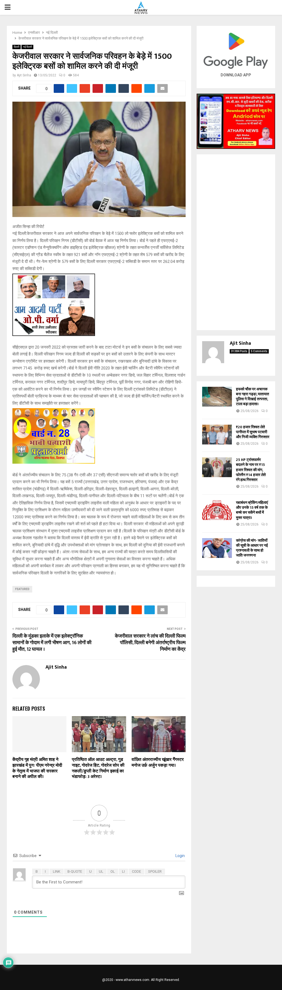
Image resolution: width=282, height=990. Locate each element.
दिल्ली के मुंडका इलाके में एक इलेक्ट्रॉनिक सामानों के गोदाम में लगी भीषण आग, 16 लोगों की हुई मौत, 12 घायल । (51, 642)
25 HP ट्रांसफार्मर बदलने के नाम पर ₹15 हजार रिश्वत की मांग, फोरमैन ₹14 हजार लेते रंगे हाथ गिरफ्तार (251, 470)
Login (180, 855)
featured (22, 589)
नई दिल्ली (27, 46)
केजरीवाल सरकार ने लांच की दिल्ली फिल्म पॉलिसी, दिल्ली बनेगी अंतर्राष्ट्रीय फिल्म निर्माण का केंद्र (150, 642)
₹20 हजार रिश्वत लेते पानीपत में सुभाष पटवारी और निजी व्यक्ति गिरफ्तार (252, 432)
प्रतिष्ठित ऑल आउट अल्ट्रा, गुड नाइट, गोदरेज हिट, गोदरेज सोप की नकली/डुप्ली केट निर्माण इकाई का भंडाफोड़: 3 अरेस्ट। (98, 768)
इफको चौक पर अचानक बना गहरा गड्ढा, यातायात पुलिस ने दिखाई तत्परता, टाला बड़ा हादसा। (252, 396)
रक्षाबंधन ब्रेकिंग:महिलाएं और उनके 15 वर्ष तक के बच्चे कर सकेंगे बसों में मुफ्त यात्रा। (252, 510)
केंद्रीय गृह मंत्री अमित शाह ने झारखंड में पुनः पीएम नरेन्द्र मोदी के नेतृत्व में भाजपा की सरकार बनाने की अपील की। (37, 768)
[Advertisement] (236, 242)
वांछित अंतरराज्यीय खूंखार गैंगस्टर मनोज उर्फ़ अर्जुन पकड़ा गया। (158, 762)
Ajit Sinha (24, 75)
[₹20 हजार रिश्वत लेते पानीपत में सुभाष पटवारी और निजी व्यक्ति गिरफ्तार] (217, 434)
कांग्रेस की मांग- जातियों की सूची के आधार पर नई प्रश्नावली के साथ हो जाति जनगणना (252, 548)
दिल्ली (16, 46)
